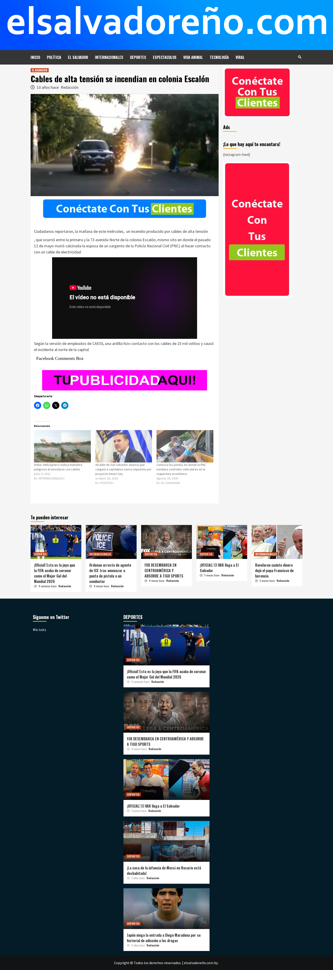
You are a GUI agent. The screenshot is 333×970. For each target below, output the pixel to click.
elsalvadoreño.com (198, 962)
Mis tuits (39, 629)
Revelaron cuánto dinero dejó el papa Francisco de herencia (274, 570)
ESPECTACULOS (164, 57)
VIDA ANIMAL (193, 57)
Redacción (69, 87)
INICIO (35, 57)
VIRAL (240, 57)
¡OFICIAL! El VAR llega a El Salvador (153, 806)
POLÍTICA (54, 57)
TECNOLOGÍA (219, 57)
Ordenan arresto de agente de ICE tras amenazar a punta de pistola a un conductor (110, 573)
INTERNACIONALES (109, 57)
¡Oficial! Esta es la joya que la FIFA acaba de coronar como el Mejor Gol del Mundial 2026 (54, 573)
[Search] (299, 57)
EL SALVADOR (78, 57)
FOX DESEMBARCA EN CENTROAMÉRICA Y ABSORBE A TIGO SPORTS (164, 570)
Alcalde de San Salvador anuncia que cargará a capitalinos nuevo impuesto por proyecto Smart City (123, 469)
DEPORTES (138, 57)
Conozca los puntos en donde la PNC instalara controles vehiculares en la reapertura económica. (181, 469)
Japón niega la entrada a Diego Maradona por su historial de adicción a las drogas (163, 937)
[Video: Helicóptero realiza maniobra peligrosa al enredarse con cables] (62, 446)
